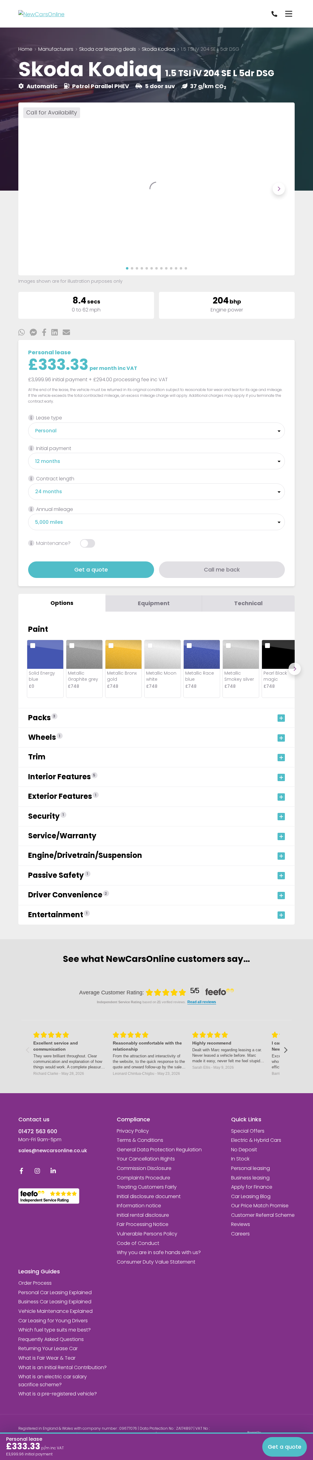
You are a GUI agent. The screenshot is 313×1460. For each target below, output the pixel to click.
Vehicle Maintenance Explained (55, 1311)
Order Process (35, 1283)
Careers (240, 1233)
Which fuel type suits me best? (54, 1329)
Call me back (222, 569)
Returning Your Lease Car (48, 1348)
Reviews (240, 1224)
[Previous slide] (34, 189)
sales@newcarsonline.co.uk (52, 1150)
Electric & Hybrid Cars (256, 1140)
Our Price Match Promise (260, 1205)
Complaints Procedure (143, 1177)
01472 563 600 (37, 1131)
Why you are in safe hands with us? (159, 1252)
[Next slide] (279, 189)
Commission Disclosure (144, 1168)
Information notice (139, 1205)
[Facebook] (21, 1172)
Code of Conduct (138, 1243)
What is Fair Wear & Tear (46, 1357)
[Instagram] (37, 1172)
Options (61, 603)
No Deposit (244, 1149)
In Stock (240, 1158)
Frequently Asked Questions (51, 1339)
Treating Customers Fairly (147, 1186)
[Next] (295, 669)
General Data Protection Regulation (159, 1149)
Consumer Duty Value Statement (156, 1261)
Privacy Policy (133, 1130)
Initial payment (53, 448)
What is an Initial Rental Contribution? (62, 1367)
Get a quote (91, 569)
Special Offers (247, 1130)
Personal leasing (250, 1168)
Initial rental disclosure (143, 1215)
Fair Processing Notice (142, 1224)
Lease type (49, 417)
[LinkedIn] (53, 1172)
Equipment (154, 603)
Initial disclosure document (149, 1196)
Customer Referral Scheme (263, 1215)
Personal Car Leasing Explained (55, 1292)
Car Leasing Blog (251, 1196)
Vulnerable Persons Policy (147, 1233)
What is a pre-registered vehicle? (57, 1393)
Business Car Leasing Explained (54, 1301)
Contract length (55, 478)
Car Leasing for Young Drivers (53, 1320)
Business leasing (250, 1177)
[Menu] (288, 14)
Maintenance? (53, 543)
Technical (248, 603)
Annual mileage (54, 509)
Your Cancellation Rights (146, 1158)
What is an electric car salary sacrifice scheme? (52, 1380)
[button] (127, 268)
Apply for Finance (251, 1186)
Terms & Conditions (140, 1140)
